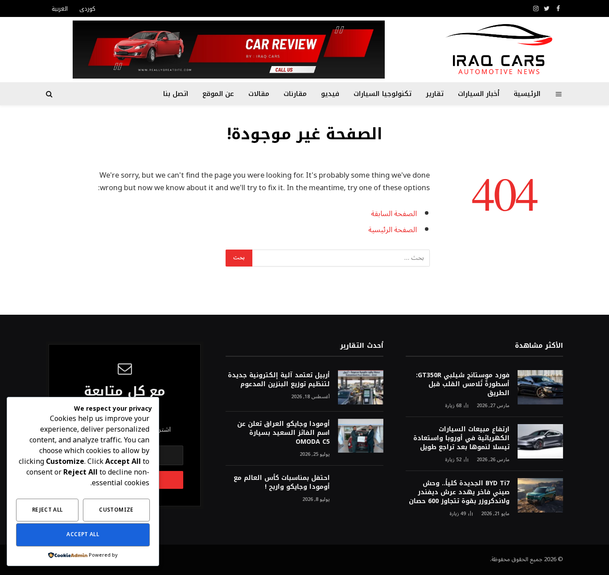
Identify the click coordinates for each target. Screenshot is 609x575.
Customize (116, 510)
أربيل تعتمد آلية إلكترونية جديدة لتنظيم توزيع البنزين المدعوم (278, 380)
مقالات (258, 94)
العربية (60, 8)
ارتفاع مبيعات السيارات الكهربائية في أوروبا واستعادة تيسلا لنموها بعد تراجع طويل (461, 438)
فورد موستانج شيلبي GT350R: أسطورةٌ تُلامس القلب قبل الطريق (463, 384)
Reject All (47, 510)
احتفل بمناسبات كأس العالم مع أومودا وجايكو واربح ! (281, 483)
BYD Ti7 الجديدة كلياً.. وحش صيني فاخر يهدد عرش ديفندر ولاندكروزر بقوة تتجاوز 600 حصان (459, 492)
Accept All (82, 534)
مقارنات (295, 94)
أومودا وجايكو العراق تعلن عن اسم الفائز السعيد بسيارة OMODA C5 (283, 433)
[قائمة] (559, 93)
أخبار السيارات (478, 94)
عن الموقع (218, 94)
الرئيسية (527, 94)
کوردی (87, 8)
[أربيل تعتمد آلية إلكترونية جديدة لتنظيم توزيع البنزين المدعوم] (360, 387)
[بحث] (50, 94)
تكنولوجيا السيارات (382, 94)
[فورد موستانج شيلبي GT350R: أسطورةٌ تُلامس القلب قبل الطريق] (540, 387)
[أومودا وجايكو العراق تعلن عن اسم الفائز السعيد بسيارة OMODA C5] (360, 436)
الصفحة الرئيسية (392, 230)
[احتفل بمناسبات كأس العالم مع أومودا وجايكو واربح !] (360, 490)
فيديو (330, 94)
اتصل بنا (175, 94)
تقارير (435, 94)
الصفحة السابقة (394, 213)
